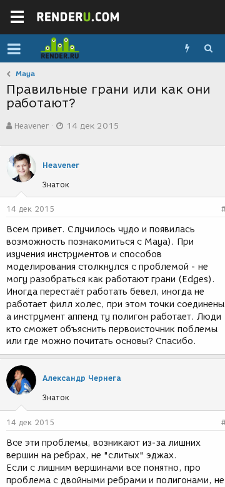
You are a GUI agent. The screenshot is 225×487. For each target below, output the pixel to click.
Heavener (31, 125)
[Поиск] (208, 48)
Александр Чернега (81, 378)
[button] (14, 48)
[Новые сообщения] (187, 48)
